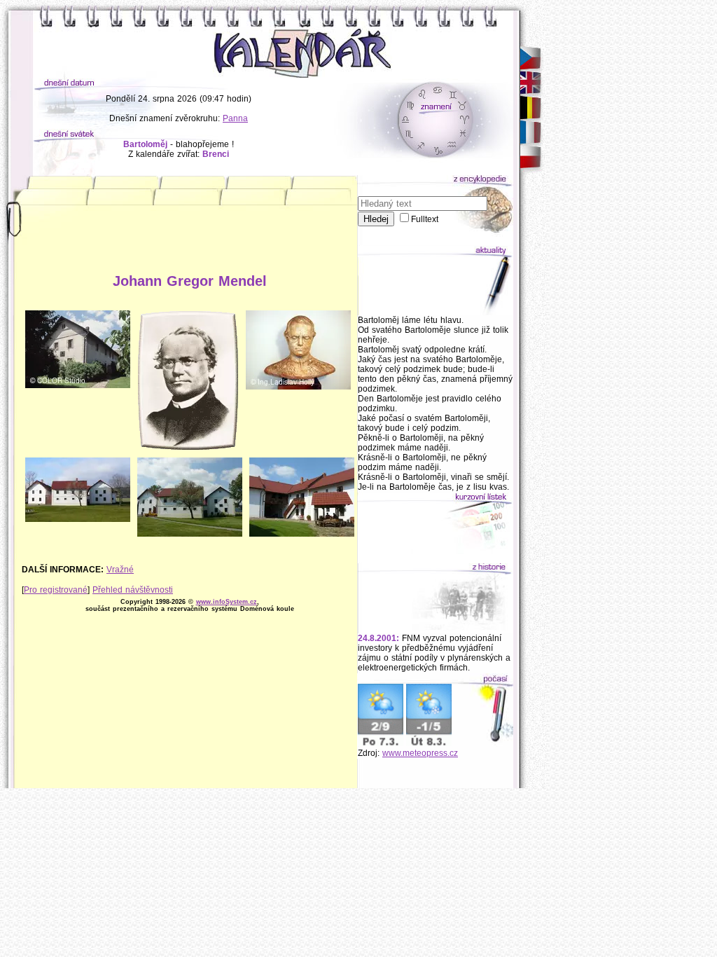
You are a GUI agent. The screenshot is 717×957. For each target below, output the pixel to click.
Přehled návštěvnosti (132, 590)
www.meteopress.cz (420, 753)
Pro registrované (56, 590)
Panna (235, 118)
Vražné (120, 569)
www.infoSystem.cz (226, 601)
